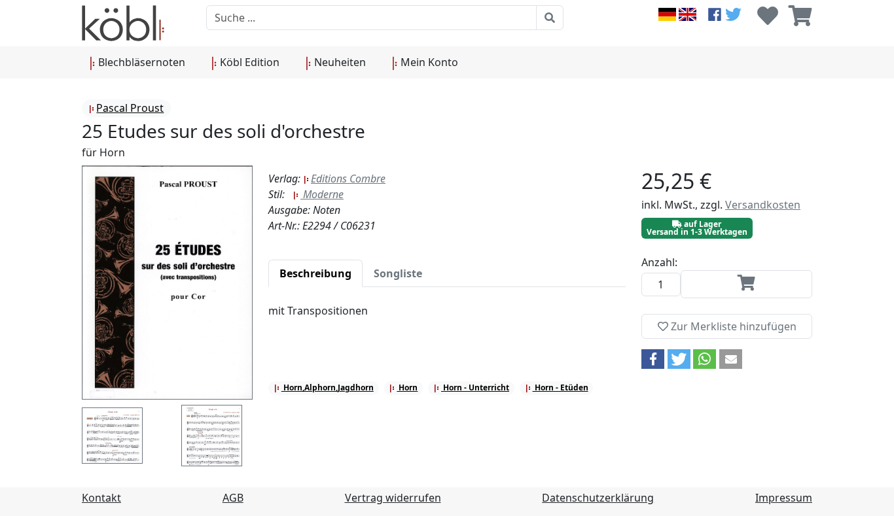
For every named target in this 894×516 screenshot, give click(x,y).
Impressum (783, 497)
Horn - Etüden (560, 387)
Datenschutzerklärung (598, 497)
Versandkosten (762, 205)
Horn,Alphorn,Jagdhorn (327, 387)
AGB (233, 497)
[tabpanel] (447, 318)
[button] (652, 359)
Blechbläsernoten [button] (140, 62)
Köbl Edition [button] (248, 62)
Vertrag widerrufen (393, 497)
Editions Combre (348, 178)
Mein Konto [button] (428, 62)
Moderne (322, 194)
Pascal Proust (130, 108)
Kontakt (101, 497)
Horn (407, 387)
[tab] (315, 273)
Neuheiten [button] (339, 62)
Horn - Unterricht (475, 387)
